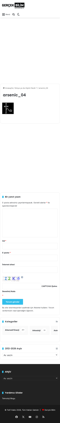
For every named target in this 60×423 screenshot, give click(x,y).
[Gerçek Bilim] (13, 5)
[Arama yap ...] (13, 14)
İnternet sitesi (8, 264)
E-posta (6, 253)
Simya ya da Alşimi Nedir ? (26, 88)
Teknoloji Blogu (8, 398)
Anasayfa (9, 88)
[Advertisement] (30, 50)
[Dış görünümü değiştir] (18, 14)
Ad (4, 241)
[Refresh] (22, 277)
